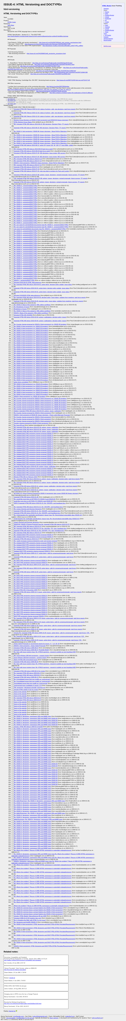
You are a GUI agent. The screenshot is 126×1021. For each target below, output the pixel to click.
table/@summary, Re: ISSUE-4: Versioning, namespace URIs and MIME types (38, 819)
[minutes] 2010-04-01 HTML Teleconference (27, 282)
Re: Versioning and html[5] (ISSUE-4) (25, 922)
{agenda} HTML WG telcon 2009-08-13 (26, 677)
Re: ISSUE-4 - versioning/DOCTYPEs (25, 187)
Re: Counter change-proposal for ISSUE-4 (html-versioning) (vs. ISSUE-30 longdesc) (40, 324)
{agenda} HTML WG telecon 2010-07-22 (26, 167)
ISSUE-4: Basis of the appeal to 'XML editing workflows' (31, 313)
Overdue (107, 27)
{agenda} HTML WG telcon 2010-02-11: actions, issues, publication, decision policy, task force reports (45, 486)
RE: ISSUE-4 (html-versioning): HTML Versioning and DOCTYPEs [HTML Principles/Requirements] (44, 928)
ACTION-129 (12, 100)
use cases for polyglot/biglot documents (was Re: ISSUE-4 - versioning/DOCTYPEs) (40, 229)
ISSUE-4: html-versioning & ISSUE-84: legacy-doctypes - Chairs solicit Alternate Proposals (42, 415)
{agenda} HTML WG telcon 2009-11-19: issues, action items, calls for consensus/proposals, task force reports (48, 625)
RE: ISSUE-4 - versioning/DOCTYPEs (25, 185)
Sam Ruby (11, 25)
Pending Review (109, 15)
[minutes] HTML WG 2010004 (23, 315)
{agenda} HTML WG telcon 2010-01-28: (26, 497)
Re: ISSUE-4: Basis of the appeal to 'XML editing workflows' (32, 305)
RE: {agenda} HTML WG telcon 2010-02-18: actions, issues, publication (36, 427)
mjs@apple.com (18, 1016)
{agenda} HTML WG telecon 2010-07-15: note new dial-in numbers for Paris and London (41, 171)
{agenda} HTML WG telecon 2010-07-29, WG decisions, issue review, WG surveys (39, 156)
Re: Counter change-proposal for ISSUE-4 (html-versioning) (32, 413)
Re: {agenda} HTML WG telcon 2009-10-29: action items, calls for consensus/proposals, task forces (45, 564)
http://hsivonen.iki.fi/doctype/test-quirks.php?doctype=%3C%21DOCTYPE (47, 44)
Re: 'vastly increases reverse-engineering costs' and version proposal (35, 541)
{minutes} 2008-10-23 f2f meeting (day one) (27, 918)
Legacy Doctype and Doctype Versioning (26, 522)
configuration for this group (25, 1018)
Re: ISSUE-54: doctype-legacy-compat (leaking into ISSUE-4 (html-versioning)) (38, 908)
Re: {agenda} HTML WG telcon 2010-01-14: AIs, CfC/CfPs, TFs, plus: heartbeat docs (40, 528)
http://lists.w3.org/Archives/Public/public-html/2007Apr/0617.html (40, 66)
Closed (107, 17)
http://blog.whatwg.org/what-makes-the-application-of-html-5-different (71, 92)
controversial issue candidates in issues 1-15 (28, 685)
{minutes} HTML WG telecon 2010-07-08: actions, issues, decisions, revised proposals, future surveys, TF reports (49, 175)
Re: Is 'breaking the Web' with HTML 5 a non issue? (30, 920)
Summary (106, 8)
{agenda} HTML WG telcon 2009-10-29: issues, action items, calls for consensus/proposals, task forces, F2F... (48, 640)
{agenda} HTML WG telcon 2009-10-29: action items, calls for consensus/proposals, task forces (43, 572)
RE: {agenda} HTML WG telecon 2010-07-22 (28, 161)
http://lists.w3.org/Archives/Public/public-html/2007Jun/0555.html (50, 74)
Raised (107, 12)
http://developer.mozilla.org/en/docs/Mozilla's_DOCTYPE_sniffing (63, 45)
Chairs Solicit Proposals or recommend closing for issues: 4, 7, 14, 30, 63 (36, 643)
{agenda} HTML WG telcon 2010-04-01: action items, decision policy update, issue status (41, 288)
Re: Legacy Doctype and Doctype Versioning (28, 509)
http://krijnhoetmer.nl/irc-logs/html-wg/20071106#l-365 (71, 72)
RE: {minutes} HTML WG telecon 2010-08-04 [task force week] (33, 149)
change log (12, 1011)
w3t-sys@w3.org (97, 1018)
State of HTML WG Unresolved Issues (26, 659)
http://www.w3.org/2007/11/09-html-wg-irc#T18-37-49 (73, 80)
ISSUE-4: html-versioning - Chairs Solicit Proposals (29, 646)
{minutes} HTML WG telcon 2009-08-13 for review (29, 671)
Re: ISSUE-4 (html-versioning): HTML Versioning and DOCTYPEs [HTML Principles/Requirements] (44, 924)
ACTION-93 (11, 99)
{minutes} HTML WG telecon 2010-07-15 (26, 169)
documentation (11, 1018)
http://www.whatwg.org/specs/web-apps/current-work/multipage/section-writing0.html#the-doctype (38, 36)
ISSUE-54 (12, 978)
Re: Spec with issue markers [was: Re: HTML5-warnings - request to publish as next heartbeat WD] (45, 652)
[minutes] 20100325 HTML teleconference (27, 295)
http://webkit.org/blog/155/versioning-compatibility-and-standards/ (22, 960)
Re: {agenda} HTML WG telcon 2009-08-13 (27, 673)
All (106, 20)
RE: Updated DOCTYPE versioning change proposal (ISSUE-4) (33, 537)
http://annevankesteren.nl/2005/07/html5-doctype (51, 91)
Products (106, 37)
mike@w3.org (70, 1016)
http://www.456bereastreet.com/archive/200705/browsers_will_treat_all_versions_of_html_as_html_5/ (39, 89)
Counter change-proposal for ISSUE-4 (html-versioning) (31, 423)
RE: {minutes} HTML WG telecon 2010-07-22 (28, 159)
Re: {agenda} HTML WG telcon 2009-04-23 (27, 698)
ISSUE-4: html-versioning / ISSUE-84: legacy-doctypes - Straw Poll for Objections (39, 163)
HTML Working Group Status (23, 122)
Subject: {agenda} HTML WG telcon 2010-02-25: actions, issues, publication (37, 411)
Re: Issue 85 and (19, 425)
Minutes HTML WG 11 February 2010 (25, 477)
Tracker (108, 35)
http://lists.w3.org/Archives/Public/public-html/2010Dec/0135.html (22, 1003)
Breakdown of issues (20, 309)
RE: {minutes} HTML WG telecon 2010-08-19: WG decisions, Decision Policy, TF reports (41, 124)
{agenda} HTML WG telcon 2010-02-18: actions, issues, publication (35, 466)
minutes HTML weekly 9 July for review (26, 689)
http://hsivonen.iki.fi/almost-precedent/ (15, 969)
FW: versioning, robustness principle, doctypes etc (29, 687)
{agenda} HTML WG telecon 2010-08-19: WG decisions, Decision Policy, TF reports (40, 128)
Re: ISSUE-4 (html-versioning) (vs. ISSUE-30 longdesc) (31, 326)
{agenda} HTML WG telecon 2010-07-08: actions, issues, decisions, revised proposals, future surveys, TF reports (49, 182)
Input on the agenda (20, 691)
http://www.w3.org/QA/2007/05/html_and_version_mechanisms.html (60, 42)
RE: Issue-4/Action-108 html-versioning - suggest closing (31, 655)
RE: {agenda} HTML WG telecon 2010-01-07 (28, 526)
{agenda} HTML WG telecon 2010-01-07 (26, 539)
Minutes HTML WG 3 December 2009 (25, 590)
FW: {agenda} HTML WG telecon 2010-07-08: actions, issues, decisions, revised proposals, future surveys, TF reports (50, 178)
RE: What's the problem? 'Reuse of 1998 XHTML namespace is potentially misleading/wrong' (43, 865)
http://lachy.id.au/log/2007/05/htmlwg (57, 86)
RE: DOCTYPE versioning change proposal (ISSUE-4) (30, 562)
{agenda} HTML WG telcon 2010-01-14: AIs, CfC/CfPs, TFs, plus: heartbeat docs (39, 530)
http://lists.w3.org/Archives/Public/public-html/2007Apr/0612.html (54, 64)
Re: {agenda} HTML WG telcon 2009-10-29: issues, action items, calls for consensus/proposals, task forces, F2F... (49, 636)
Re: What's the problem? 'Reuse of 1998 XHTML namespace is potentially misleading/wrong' (43, 850)
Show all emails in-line (14, 107)
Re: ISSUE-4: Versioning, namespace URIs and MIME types (32, 716)
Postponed (108, 18)
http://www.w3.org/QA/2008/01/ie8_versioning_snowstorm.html (46, 53)
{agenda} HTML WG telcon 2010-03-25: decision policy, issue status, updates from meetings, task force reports (48, 301)
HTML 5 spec (12, 22)
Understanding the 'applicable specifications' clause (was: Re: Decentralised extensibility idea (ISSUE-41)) (47, 518)
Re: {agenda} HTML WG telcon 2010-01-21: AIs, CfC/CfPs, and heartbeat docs (38, 507)
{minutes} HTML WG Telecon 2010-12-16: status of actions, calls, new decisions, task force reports (44, 109)
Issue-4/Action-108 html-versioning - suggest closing (30, 657)
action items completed (21, 382)
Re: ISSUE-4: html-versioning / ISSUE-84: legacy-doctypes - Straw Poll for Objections (40, 131)
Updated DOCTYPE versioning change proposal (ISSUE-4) (32, 551)
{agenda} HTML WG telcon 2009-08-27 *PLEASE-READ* (31, 650)
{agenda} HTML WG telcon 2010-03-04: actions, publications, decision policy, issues (40, 317)
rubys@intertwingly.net (40, 1016)
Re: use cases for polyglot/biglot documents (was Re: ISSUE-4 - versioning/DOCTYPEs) (41, 225)
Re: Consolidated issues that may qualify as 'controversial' (32, 679)
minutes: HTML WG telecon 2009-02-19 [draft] (28, 726)
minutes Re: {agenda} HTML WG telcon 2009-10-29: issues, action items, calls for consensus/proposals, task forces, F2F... (52, 633)
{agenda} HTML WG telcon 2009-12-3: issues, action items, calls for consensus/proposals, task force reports (47, 592)
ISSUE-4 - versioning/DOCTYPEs (24, 280)
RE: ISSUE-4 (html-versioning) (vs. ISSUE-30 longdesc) (31, 330)
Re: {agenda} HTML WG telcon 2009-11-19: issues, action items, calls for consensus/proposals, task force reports (49, 618)
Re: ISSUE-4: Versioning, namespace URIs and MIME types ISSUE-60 (36, 718)
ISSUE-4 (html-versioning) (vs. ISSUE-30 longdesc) (30, 396)
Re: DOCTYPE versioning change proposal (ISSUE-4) (30, 560)
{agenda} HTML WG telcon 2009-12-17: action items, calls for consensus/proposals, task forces (43, 553)
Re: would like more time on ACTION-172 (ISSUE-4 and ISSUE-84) (35, 499)
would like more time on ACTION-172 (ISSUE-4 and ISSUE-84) (33, 501)
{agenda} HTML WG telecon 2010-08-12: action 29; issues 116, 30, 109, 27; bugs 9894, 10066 (43, 145)
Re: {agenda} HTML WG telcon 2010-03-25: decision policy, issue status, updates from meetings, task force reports (50, 297)
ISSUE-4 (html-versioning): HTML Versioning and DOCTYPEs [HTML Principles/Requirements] (43, 946)
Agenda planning (108, 38)
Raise (106, 32)
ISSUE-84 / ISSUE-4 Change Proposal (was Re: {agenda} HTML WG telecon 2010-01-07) (42, 524)
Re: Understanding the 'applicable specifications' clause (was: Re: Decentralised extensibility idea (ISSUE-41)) (48, 515)
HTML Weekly (106, 5)
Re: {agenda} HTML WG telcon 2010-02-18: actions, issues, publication (36, 431)
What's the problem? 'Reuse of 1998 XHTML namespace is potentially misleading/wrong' (41, 906)
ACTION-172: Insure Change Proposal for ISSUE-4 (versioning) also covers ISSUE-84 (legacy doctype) (46, 493)
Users (105, 33)
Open (106, 13)
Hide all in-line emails (29, 107)
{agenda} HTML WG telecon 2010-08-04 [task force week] (32, 151)
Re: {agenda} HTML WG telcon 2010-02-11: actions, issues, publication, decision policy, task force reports (47, 479)
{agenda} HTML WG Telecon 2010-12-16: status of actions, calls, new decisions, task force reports (44, 113)
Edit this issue (107, 46)
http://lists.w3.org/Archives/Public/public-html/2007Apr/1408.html (56, 71)
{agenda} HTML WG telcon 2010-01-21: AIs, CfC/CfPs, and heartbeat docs (37, 511)
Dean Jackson (54, 1018)
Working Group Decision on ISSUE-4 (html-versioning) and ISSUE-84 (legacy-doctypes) (41, 120)
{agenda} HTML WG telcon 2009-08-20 (26, 662)
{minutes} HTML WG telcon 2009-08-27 (26, 648)
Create (107, 22)
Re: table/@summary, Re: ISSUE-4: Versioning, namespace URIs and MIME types (39, 801)
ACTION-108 (12, 103)
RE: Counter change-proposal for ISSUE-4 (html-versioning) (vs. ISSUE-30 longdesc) (40, 400)
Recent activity (107, 40)
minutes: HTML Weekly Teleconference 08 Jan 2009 (30, 916)
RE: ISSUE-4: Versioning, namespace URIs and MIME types (32, 739)
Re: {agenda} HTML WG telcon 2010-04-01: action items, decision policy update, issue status (43, 284)
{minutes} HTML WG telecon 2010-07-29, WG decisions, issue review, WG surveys (39, 153)
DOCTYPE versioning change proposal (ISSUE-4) (29, 616)
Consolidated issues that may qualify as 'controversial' (30, 683)
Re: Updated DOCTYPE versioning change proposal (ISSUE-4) (33, 433)
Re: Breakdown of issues (21, 307)
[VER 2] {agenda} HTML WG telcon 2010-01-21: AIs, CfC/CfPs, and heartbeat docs (39, 503)
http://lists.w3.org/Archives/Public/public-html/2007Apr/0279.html (52, 63)
